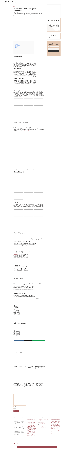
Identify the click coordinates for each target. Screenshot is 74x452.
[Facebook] (14, 443)
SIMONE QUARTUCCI (13, 1)
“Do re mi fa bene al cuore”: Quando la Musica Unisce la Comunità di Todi (18, 384)
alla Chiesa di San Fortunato (25, 130)
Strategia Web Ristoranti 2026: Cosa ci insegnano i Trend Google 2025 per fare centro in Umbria (43, 420)
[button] (70, 2)
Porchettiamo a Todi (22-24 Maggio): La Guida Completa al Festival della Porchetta (55, 422)
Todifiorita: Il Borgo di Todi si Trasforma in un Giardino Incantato (39, 384)
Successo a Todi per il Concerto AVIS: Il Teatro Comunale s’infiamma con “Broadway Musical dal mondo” (55, 427)
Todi (14, 6)
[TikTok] (17, 443)
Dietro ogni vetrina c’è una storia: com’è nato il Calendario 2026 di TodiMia (55, 430)
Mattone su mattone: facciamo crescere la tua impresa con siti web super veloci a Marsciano (31, 420)
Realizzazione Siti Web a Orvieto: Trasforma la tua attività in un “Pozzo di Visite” (31, 423)
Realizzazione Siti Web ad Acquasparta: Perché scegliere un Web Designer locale (31, 426)
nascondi (18, 41)
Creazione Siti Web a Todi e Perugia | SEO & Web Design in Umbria (28, 367)
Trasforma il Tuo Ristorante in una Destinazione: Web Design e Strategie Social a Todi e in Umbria (43, 426)
